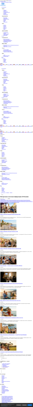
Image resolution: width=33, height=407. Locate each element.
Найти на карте (6, 34)
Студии (5, 86)
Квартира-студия (4, 377)
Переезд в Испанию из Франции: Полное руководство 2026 (10, 248)
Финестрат (3, 392)
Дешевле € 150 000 (6, 95)
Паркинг (5, 20)
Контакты (5, 59)
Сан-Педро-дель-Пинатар (5, 390)
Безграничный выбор (6, 55)
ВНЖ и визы (16, 200)
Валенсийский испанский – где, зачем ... (7, 398)
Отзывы (5, 60)
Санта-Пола (3, 391)
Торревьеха (5, 10)
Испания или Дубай (4, 402)
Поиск (9, 198)
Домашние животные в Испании (6, 399)
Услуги (3, 97)
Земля (3, 382)
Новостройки (5, 35)
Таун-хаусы (5, 27)
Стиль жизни (31, 201)
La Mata (7, 200)
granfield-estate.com (5, 367)
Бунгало (5, 26)
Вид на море (5, 17)
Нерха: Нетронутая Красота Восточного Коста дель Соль (10, 300)
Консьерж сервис (6, 56)
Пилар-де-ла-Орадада (5, 389)
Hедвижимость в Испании (7, 41)
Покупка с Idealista (6, 49)
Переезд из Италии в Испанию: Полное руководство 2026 (10, 214)
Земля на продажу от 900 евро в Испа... (7, 401)
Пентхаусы (5, 28)
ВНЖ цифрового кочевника (7, 46)
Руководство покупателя (20, 201)
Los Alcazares (12, 202)
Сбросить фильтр (2, 199)
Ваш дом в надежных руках (7, 112)
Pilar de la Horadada (16, 202)
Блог (2, 118)
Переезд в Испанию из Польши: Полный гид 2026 (9, 231)
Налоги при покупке (6, 39)
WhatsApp (7, 2)
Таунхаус (3, 376)
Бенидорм (5, 13)
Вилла (3, 380)
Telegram (10, 2)
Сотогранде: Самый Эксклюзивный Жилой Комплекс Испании (11, 351)
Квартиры (5, 25)
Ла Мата (5, 72)
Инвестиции (28, 200)
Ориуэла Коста (6, 11)
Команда (5, 121)
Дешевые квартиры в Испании (8, 40)
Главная (1, 133)
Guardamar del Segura (3, 200)
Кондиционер (5, 83)
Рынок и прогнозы (26, 201)
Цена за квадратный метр (7, 101)
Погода (6, 201)
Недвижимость (4, 68)
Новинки (5, 33)
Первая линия (5, 18)
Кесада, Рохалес (6, 14)
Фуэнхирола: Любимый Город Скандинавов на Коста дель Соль (11, 317)
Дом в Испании (6, 103)
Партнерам (1, 1)
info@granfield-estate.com (5, 366)
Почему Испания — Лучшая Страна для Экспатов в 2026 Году (11, 265)
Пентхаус (3, 378)
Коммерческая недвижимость (6, 381)
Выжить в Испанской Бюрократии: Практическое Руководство (11, 283)
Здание (3, 379)
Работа (5, 1)
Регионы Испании (14, 201)
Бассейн (5, 19)
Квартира (3, 375)
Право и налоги (9, 201)
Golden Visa (5, 107)
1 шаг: (4, 116)
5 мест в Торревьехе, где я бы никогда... (7, 396)
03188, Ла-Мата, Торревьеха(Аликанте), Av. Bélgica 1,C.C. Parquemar (6, 364)
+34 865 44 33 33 (3, 192)
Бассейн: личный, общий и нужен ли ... (7, 397)
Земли (4, 29)
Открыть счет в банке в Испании (8, 51)
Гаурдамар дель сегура (7, 12)
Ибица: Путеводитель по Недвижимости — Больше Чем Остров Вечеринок (13, 334)
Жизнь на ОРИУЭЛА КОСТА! (6, 400)
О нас (3, 57)
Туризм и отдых (6, 202)
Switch (9, 0)
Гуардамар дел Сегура (5, 387)
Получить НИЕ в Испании (7, 50)
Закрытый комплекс (6, 80)
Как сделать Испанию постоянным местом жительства (11, 106)
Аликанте (5, 74)
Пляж (4, 201)
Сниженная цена (6, 32)
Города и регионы (20, 200)
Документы (24, 200)
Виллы (4, 89)
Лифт (4, 21)
